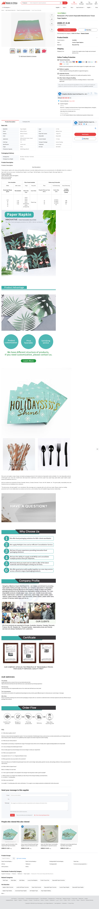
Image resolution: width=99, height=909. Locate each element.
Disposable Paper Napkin (78, 887)
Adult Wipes (21, 880)
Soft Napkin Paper (34, 890)
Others (27, 866)
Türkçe (78, 900)
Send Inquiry (67, 30)
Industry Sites (58, 898)
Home (2, 10)
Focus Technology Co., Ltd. (40, 903)
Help (72, 7)
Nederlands (52, 900)
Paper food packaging (6, 861)
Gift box (3, 864)
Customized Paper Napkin (21, 890)
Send (12, 815)
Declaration (64, 903)
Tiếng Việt (83, 900)
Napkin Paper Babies (7, 890)
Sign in (96, 3)
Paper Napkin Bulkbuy (46, 890)
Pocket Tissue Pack (45, 880)
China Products (21, 898)
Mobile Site (81, 898)
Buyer (64, 7)
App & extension (79, 7)
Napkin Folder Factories (8, 887)
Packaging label (53, 864)
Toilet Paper (5, 880)
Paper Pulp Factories (36, 887)
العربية (57, 900)
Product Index (74, 898)
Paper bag (76, 861)
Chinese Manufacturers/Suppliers (32, 898)
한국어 (61, 900)
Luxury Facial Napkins (32, 880)
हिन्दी (69, 900)
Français (30, 900)
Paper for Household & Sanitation (23, 10)
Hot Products (14, 898)
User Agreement (58, 903)
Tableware (28, 864)
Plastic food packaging (31, 861)
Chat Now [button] (88, 30)
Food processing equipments (80, 864)
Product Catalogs (22, 858)
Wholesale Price (51, 898)
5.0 (80, 124)
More (2, 893)
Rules (96, 7)
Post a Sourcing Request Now (41, 815)
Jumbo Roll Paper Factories (22, 887)
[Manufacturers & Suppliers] (9, 2)
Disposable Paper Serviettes (58, 880)
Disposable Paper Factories (50, 887)
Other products (4, 866)
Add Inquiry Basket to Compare (28, 56)
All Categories (6, 7)
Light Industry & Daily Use (10, 10)
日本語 (65, 900)
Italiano (42, 900)
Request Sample (85, 33)
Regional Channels (66, 898)
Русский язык (36, 900)
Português (25, 900)
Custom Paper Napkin (64, 887)
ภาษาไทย (73, 900)
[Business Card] (95, 128)
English (15, 900)
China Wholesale (43, 898)
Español (20, 900)
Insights (86, 898)
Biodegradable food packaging (56, 861)
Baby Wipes (13, 880)
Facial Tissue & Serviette (36, 10)
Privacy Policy (71, 903)
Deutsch (46, 900)
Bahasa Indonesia (89, 900)
